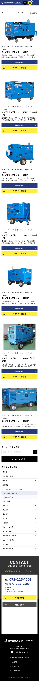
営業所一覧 (15, 666)
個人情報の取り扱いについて (20, 658)
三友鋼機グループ (17, 670)
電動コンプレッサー (10, 497)
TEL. (18, 579)
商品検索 (25, 3)
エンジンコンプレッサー (11, 493)
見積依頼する (30, 3)
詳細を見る (19, 62)
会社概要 (15, 662)
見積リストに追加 (19, 68)
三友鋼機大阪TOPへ (21, 652)
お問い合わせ (19, 605)
